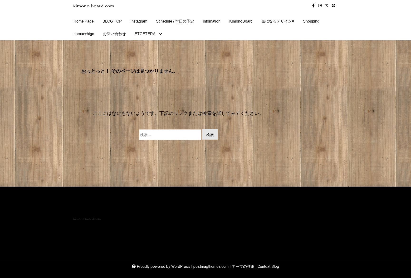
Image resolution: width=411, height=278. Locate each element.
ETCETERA (145, 34)
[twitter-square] (326, 6)
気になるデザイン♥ (277, 21)
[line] (333, 6)
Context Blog (268, 266)
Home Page (83, 21)
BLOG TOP (112, 21)
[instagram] (320, 6)
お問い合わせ (114, 34)
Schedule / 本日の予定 (175, 21)
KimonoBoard (241, 21)
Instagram (139, 21)
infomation (211, 21)
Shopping (311, 21)
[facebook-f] (313, 6)
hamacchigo (83, 34)
